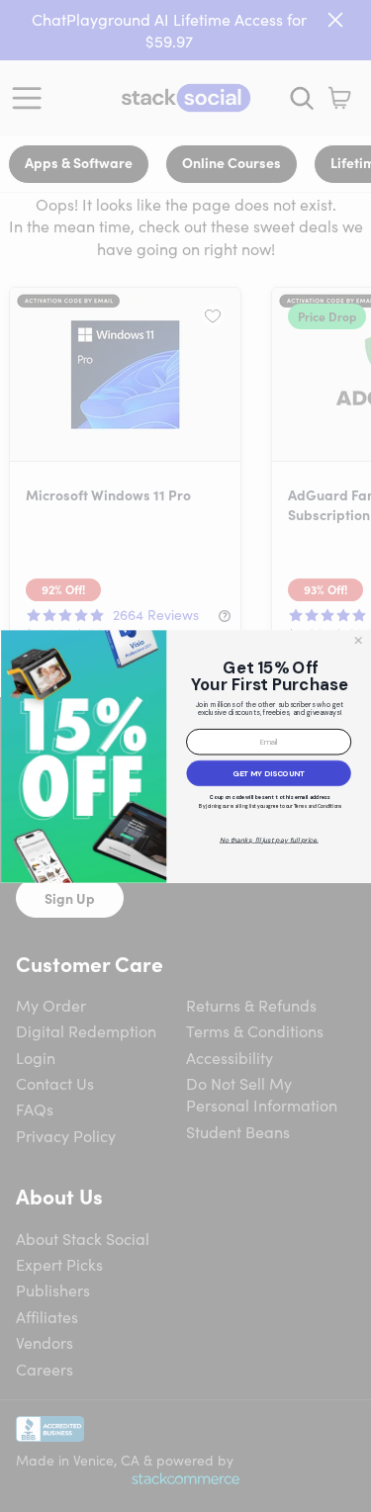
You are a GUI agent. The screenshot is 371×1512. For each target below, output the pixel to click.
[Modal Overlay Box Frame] (185, 756)
